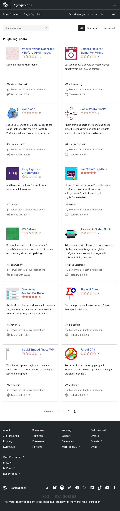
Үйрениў (67, 430)
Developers (68, 441)
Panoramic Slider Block (95, 229)
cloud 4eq (28, 109)
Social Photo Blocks (93, 109)
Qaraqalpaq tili (18, 487)
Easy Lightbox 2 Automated (31, 171)
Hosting (7, 441)
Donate (96, 441)
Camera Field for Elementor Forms (91, 50)
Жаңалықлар (11, 435)
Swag (95, 446)
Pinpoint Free (89, 289)
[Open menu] (115, 4)
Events (95, 435)
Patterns (37, 446)
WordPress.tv (71, 446)
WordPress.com (13, 457)
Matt (7, 462)
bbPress (9, 468)
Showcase (38, 430)
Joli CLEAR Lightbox (93, 169)
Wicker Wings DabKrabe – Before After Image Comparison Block (38, 50)
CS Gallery (29, 229)
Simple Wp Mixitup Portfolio (33, 291)
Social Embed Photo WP (38, 349)
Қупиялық (9, 446)
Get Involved (98, 430)
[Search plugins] (45, 28)
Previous (48, 411)
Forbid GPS (87, 349)
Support (66, 435)
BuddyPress (11, 473)
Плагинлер (38, 441)
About (6, 430)
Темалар (37, 435)
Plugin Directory (11, 14)
